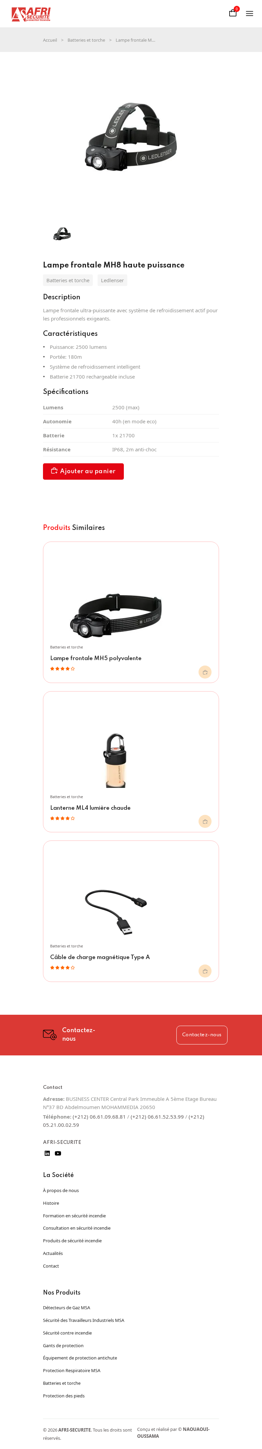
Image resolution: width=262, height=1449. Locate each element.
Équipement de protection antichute (80, 1358)
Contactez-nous (202, 1035)
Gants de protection (63, 1345)
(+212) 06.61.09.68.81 (99, 1116)
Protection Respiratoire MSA (71, 1370)
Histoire (51, 1203)
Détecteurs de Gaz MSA (66, 1307)
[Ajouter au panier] (205, 672)
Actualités (53, 1253)
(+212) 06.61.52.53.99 (157, 1116)
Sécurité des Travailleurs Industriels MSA (83, 1320)
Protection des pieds (64, 1396)
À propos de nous (61, 1190)
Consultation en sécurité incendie (77, 1228)
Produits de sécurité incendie (72, 1241)
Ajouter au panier (88, 471)
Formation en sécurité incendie (74, 1216)
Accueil (50, 40)
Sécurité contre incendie (67, 1333)
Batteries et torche (86, 40)
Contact (51, 1266)
